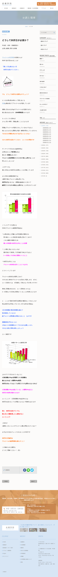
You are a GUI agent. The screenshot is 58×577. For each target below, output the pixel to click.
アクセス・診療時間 (7, 550)
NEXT (33, 481)
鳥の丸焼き (42, 81)
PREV (6, 481)
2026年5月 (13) (47, 134)
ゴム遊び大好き (43, 110)
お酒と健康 (6, 31)
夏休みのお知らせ (44, 92)
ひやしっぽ (42, 70)
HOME (26, 26)
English (4, 553)
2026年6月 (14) (47, 131)
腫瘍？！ (42, 58)
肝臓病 (22, 556)
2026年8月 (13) (47, 127)
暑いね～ (42, 64)
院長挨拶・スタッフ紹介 (8, 547)
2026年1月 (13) (47, 142)
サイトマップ (5, 556)
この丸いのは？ (43, 87)
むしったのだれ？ (44, 104)
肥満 (22, 562)
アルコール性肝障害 (8, 57)
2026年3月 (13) (47, 138)
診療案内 (22, 541)
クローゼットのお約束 (45, 98)
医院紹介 (5, 544)
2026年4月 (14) (47, 136)
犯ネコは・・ (43, 75)
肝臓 (3, 103)
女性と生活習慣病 (24, 550)
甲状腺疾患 (23, 553)
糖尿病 (22, 547)
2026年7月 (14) (47, 129)
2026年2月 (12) (47, 140)
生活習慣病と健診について (26, 559)
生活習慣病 (23, 544)
